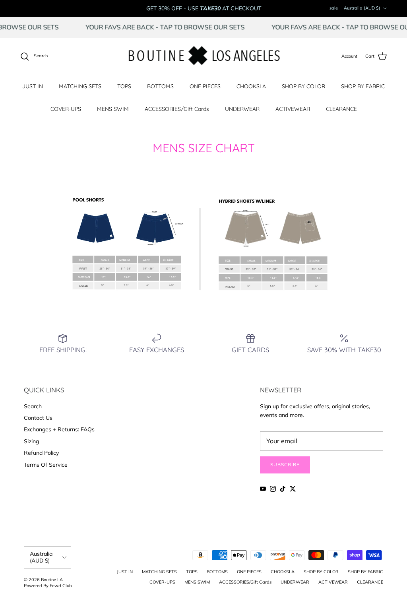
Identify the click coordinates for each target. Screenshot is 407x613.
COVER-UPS (65, 109)
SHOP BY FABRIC (363, 86)
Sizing (31, 441)
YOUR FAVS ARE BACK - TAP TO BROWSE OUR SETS (172, 27)
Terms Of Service (46, 464)
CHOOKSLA (251, 86)
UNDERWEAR (242, 109)
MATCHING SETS (80, 86)
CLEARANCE (341, 109)
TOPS (124, 86)
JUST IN (32, 86)
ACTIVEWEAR (292, 109)
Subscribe (285, 465)
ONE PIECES (205, 86)
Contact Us (38, 417)
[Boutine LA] (203, 56)
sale (333, 8)
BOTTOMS (160, 86)
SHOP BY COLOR (303, 86)
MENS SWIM (113, 109)
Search (33, 406)
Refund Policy (41, 452)
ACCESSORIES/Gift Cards (177, 109)
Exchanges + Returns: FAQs (59, 429)
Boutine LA (52, 579)
